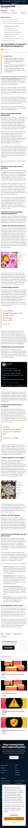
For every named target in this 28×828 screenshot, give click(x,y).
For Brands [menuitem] (3, 767)
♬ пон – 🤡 (6, 324)
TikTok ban (19, 134)
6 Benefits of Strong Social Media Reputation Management (13, 23)
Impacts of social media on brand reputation (10, 21)
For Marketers (8, 633)
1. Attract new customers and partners (11, 26)
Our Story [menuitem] (17, 772)
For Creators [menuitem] (3, 770)
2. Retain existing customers (9, 28)
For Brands (4, 636)
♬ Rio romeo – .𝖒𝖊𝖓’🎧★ (10, 438)
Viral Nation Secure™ (5, 558)
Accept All (14, 818)
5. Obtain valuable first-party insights (11, 34)
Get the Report (14, 3)
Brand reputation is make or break (8, 40)
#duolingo (6, 431)
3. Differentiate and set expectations (11, 30)
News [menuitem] (16, 767)
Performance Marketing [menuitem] (20, 780)
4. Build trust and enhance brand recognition (12, 32)
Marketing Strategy (17, 633)
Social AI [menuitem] (3, 772)
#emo (4, 434)
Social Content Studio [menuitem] (5, 783)
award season (17, 136)
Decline (14, 822)
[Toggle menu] (19, 6)
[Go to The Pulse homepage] (8, 6)
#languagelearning (15, 431)
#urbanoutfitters (8, 320)
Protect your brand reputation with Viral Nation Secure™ (12, 38)
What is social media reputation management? (10, 19)
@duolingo (6, 427)
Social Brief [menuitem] (17, 774)
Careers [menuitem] (17, 770)
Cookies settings (14, 815)
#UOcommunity (8, 318)
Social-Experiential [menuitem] (19, 783)
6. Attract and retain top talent (9, 36)
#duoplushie (17, 429)
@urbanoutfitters (8, 311)
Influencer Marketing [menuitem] (5, 780)
